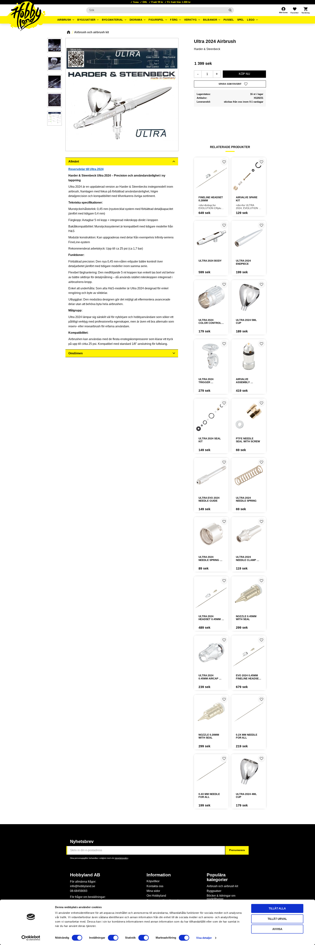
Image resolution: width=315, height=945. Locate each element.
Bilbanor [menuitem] (210, 19)
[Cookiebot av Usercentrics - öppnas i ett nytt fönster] (31, 938)
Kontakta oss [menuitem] (155, 886)
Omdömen (75, 353)
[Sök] (230, 10)
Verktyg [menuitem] (190, 19)
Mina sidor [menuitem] (153, 890)
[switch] (113, 938)
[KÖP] (244, 74)
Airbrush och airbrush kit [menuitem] (222, 886)
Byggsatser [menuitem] (86, 19)
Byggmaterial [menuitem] (112, 19)
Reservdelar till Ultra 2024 (86, 169)
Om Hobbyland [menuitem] (156, 895)
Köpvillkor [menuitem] (153, 881)
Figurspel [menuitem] (156, 19)
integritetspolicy (121, 858)
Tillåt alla (277, 908)
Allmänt (73, 161)
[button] (295, 10)
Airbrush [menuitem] (64, 19)
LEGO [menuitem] (250, 19)
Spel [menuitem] (240, 19)
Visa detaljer (204, 937)
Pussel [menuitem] (228, 19)
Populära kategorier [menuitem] (217, 877)
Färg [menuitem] (174, 19)
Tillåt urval (277, 918)
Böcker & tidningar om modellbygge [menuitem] (221, 897)
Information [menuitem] (159, 875)
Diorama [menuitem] (136, 19)
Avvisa (277, 929)
